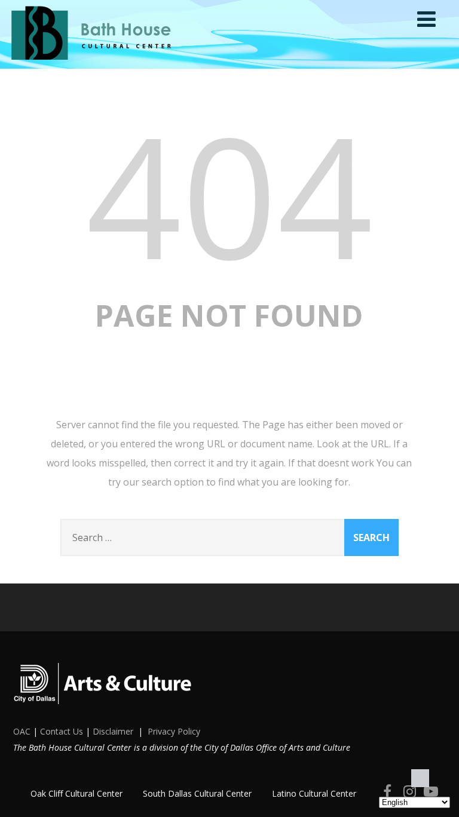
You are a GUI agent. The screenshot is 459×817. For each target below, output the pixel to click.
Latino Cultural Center (314, 793)
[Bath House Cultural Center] (92, 62)
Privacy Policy (174, 731)
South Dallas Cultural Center (197, 793)
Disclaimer (113, 731)
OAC (21, 731)
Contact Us (61, 731)
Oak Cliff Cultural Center (76, 793)
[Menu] (426, 18)
